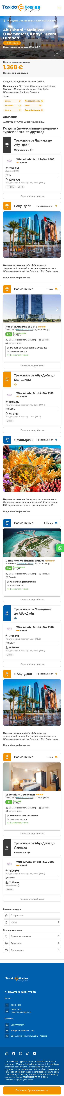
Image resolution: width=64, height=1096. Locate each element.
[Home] (7, 1053)
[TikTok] (28, 1053)
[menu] (59, 8)
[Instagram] (21, 1053)
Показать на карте (24, 329)
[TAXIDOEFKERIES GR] (17, 979)
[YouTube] (35, 1053)
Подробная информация (16, 277)
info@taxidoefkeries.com (22, 1030)
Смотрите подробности (32, 196)
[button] (9, 234)
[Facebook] (14, 1053)
